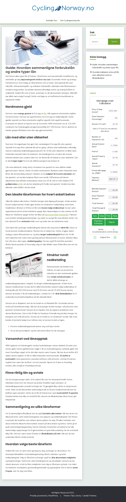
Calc (95, 216)
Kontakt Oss (51, 20)
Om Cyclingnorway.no (70, 20)
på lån (20, 184)
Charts (112, 222)
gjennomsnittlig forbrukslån (57, 214)
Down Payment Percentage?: (98, 118)
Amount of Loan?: (99, 124)
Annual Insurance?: (96, 164)
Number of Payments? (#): (98, 138)
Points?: (95, 151)
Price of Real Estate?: (97, 110)
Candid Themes (89, 495)
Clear (101, 216)
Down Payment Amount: (98, 197)
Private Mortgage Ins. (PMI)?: (99, 172)
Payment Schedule (98, 222)
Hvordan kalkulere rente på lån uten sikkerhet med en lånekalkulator (105, 75)
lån (45, 113)
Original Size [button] (105, 237)
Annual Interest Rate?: (98, 145)
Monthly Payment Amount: (99, 190)
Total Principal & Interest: (98, 209)
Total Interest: (98, 203)
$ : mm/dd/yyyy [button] (114, 231)
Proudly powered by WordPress (44, 495)
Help (115, 216)
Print (108, 216)
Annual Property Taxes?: (98, 157)
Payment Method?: (95, 179)
